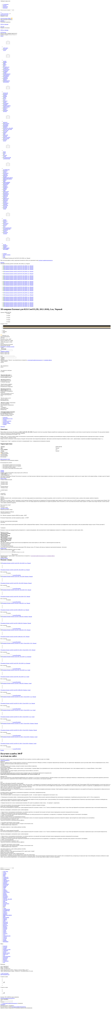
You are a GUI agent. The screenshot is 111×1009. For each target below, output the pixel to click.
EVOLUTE (5, 885)
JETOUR (5, 902)
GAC (4, 888)
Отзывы (5, 419)
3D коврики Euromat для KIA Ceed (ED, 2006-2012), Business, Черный (16, 623)
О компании (5, 4)
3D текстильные (4, 18)
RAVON (5, 924)
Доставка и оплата (7, 420)
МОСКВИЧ (5, 941)
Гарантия (5, 946)
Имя (13, 550)
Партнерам (5, 6)
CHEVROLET (6, 880)
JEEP (4, 901)
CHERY (5, 879)
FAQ (4, 955)
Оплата (4, 951)
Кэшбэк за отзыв (6, 949)
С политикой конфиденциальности (9, 1003)
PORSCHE (5, 923)
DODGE (5, 883)
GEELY (4, 889)
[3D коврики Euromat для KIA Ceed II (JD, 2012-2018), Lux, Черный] (18, 265)
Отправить (3, 1004)
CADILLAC (5, 877)
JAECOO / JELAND (7, 899)
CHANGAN (5, 878)
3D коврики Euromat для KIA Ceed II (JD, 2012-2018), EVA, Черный (15, 596)
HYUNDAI (5, 896)
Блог (4, 962)
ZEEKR (4, 940)
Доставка (5, 947)
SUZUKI (5, 929)
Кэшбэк (4, 424)
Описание (5, 417)
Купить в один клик (5, 352)
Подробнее (18, 575)
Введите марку (4, 33)
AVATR (4, 873)
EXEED (5, 886)
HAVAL (5, 893)
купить (14, 575)
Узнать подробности (5, 760)
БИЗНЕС (3, 20)
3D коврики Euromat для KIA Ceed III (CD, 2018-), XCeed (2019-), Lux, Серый (17, 716)
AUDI (4, 872)
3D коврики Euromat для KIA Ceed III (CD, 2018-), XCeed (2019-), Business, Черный (19, 730)
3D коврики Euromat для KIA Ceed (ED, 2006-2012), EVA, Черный (15, 636)
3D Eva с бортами (4, 24)
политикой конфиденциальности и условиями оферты (43, 555)
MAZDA (5, 914)
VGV (4, 934)
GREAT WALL (6, 892)
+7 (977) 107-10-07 (5, 13)
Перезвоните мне (4, 14)
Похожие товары (6, 423)
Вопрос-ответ (6, 422)
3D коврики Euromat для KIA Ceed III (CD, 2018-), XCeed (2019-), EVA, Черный (18, 649)
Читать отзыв (3, 478)
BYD (4, 876)
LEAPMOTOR (6, 910)
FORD (4, 887)
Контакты (5, 7)
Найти (2, 36)
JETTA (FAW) (6, 903)
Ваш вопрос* (15, 554)
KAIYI (4, 904)
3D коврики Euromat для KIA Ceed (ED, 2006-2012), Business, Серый (15, 690)
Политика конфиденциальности (8, 998)
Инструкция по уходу (8, 418)
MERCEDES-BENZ (7, 915)
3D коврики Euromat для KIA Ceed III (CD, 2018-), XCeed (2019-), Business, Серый (18, 743)
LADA (4, 908)
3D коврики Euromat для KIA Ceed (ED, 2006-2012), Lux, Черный (15, 609)
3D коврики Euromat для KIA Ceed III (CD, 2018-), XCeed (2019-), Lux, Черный (18, 703)
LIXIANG (5, 912)
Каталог (5, 5)
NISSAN (5, 918)
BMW (4, 874)
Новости (5, 959)
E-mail (13, 552)
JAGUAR (5, 900)
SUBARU (5, 927)
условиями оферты (47, 360)
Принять (2, 262)
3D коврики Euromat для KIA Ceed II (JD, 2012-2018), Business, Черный (16, 583)
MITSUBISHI (6, 917)
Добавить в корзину (5, 351)
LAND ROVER (6, 909)
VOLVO (5, 937)
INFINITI (5, 897)
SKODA (5, 926)
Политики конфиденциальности (18, 1006)
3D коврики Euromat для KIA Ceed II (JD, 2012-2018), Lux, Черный (15, 569)
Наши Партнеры (6, 956)
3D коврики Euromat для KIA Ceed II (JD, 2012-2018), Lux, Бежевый (15, 663)
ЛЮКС (9, 18)
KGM (4, 906)
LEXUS (4, 911)
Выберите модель (4, 34)
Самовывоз (5, 950)
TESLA (4, 932)
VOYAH (5, 938)
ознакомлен (12, 1003)
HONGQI (5, 895)
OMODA (5, 919)
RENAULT (5, 925)
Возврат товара (6, 952)
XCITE (4, 939)
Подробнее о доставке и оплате (7, 346)
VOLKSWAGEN (6, 935)
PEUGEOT (5, 922)
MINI (4, 916)
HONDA (5, 894)
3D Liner (2, 26)
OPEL (4, 920)
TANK (4, 930)
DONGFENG (6, 884)
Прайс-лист (5, 954)
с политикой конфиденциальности (34, 360)
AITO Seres (5, 871)
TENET (4, 931)
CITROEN (5, 881)
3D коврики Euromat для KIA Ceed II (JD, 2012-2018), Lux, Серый (15, 676)
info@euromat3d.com (5, 974)
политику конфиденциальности (46, 260)
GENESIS (5, 891)
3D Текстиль (3, 32)
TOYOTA (5, 933)
